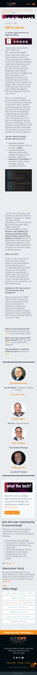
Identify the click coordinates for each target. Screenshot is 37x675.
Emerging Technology (18, 607)
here (7, 333)
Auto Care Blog (21, 10)
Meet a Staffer (18, 598)
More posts (11, 512)
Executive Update (11, 603)
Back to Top (18, 673)
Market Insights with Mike (18, 617)
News (11, 10)
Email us (6, 581)
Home (5, 10)
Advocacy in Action (18, 612)
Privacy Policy (11, 663)
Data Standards (11, 507)
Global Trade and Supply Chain (18, 593)
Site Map (20, 663)
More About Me (17, 394)
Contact (28, 663)
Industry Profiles (18, 621)
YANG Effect (28, 603)
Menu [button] (29, 4)
